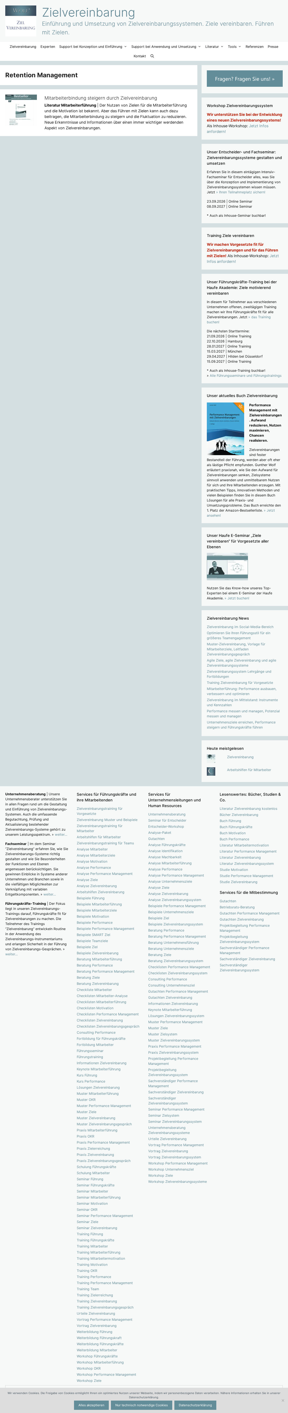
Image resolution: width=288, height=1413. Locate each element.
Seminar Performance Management (105, 1216)
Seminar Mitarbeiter (92, 1191)
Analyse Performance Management (105, 874)
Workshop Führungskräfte (97, 1356)
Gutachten (156, 839)
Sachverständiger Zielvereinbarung (176, 1092)
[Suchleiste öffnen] (152, 56)
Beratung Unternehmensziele (171, 948)
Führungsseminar (90, 1051)
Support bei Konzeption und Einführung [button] (90, 46)
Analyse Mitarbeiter (92, 849)
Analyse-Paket (159, 832)
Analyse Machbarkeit (165, 857)
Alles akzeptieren (91, 1405)
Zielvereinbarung (88, 12)
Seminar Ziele (87, 1222)
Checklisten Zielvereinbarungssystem (177, 973)
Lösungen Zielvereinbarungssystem (176, 1016)
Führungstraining (90, 1057)
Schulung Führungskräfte (96, 1167)
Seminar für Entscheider (167, 820)
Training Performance (94, 1277)
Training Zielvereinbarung (97, 1301)
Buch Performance (234, 839)
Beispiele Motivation (93, 916)
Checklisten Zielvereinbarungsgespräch (108, 1026)
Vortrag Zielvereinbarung (97, 1325)
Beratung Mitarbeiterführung (99, 959)
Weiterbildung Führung (94, 1332)
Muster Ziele (86, 1112)
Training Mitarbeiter (92, 1246)
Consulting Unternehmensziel (171, 985)
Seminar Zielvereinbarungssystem (175, 1121)
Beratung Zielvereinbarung (98, 983)
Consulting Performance (96, 1032)
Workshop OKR (89, 1368)
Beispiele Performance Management (105, 928)
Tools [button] (232, 46)
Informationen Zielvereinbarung (102, 1063)
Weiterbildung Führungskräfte (100, 1344)
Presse (273, 46)
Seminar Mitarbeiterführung (99, 1197)
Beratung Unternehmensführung (173, 942)
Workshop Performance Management (106, 1374)
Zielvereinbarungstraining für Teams (105, 843)
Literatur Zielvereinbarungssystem (247, 863)
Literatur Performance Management (248, 851)
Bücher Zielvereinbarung (239, 815)
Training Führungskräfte (95, 1240)
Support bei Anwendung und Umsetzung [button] (163, 46)
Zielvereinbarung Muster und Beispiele (107, 820)
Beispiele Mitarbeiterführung (99, 904)
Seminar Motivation (92, 1203)
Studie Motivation (234, 870)
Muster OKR (86, 1100)
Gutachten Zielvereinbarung (170, 997)
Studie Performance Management (246, 876)
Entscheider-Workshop (166, 826)
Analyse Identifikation (165, 851)
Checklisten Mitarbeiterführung (101, 1002)
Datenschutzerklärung (195, 1405)
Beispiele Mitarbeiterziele (97, 910)
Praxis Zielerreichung (93, 1148)
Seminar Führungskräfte (95, 1185)
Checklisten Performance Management (108, 1014)
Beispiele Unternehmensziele (171, 912)
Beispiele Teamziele (92, 941)
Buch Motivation (233, 833)
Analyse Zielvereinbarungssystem (174, 900)
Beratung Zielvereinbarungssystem (175, 961)
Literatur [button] (212, 46)
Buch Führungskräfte (236, 827)
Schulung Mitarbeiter (93, 1173)
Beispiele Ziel (87, 947)
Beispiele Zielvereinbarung (97, 953)
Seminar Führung (90, 1179)
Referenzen (255, 46)
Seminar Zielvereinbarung (97, 1228)
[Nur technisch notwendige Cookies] (283, 1400)
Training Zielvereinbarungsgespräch (105, 1307)
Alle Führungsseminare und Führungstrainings (245, 375)
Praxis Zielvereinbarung (95, 1154)
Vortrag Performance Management (104, 1319)
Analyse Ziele (87, 880)
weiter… (61, 834)
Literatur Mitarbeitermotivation (244, 845)
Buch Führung (230, 821)
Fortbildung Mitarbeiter (95, 1045)
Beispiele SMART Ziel (93, 935)
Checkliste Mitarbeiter (94, 990)
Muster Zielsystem (162, 1034)
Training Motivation (92, 1264)
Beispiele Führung (91, 898)
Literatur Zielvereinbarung (240, 857)
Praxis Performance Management (103, 1142)
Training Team (88, 1289)
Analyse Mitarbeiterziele (96, 855)
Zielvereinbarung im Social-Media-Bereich (240, 627)
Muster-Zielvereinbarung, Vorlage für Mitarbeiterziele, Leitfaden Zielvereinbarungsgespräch (236, 649)
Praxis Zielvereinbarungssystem (173, 1052)
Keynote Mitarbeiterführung (99, 1069)
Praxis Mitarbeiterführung (97, 1130)
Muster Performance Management (104, 1106)
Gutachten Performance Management (178, 991)
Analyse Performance (94, 867)
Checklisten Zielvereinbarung (100, 1020)
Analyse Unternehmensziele (170, 881)
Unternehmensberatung (167, 814)
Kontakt (140, 56)
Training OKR (87, 1271)
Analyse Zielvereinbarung (97, 886)
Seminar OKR (87, 1209)
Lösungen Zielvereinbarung (98, 1087)
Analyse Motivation (92, 861)
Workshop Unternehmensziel (171, 1169)
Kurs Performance (91, 1081)
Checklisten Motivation (95, 1008)
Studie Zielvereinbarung (238, 882)
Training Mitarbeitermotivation (101, 1258)
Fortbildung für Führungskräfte (101, 1038)
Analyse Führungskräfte (167, 845)
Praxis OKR (85, 1136)
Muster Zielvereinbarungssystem (174, 1040)
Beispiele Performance (95, 922)
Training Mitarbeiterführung (98, 1252)
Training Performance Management (105, 1283)
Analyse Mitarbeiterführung (170, 863)
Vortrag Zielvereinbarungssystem (174, 1157)
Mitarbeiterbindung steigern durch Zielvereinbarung (100, 98)
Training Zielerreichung (95, 1295)
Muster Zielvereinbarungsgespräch (104, 1124)
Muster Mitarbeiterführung (98, 1093)
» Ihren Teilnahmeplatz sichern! (240, 192)
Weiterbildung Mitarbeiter (97, 1350)
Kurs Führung (87, 1075)
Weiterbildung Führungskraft (99, 1338)
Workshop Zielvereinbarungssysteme (177, 1181)
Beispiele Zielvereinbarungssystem (175, 924)
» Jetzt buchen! (237, 598)
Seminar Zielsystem (163, 1115)
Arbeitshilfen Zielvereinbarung (100, 892)
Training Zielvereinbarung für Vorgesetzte (240, 682)
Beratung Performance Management (106, 971)
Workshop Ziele (89, 1380)
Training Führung (90, 1234)
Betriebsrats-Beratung (237, 907)
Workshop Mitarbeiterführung (100, 1362)
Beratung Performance (95, 965)
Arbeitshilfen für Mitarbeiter (249, 770)
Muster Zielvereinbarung (96, 1118)
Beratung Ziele (88, 977)
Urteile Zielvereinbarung (96, 1313)
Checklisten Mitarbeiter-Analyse (102, 996)
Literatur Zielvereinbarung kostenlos (248, 808)
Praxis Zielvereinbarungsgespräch (104, 1161)
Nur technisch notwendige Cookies (141, 1405)
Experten (47, 46)
